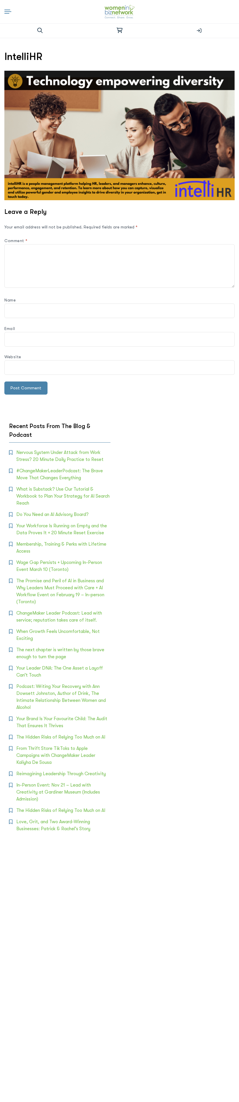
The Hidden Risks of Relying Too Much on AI (60, 737)
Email (9, 328)
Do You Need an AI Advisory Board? (52, 514)
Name (10, 300)
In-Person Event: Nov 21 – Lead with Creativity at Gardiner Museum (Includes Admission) (58, 792)
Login (199, 30)
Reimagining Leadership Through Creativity (61, 773)
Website (12, 356)
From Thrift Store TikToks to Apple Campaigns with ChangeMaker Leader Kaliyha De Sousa (55, 755)
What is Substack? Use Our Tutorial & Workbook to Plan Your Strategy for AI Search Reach (63, 496)
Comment (16, 240)
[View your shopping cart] (119, 30)
